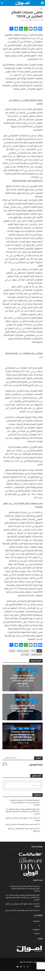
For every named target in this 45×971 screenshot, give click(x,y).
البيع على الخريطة (23, 650)
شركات (17, 669)
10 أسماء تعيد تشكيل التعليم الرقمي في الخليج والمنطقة (24, 829)
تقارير (41, 9)
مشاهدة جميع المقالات (10, 758)
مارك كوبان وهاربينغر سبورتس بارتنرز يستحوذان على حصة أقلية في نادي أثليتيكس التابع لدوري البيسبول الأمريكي (22, 811)
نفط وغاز (34, 672)
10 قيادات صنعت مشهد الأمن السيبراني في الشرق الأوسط (23, 819)
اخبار (35, 669)
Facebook (36, 921)
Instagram (36, 929)
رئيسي (23, 669)
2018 (33, 650)
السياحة (12, 650)
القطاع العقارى (36, 654)
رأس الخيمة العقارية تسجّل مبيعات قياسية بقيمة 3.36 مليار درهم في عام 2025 (22, 708)
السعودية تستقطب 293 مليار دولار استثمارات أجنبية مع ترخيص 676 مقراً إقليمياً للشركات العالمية (24, 802)
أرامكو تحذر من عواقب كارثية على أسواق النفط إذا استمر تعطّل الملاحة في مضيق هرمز (22, 679)
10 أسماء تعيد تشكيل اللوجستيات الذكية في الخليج (23, 824)
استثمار (27, 728)
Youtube (37, 933)
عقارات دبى (25, 654)
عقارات (35, 702)
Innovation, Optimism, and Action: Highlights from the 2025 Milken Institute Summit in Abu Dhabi (22, 735)
